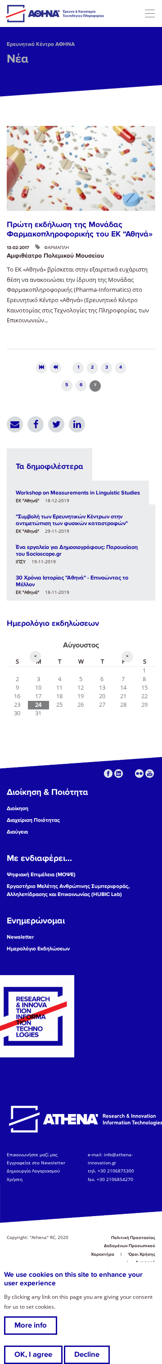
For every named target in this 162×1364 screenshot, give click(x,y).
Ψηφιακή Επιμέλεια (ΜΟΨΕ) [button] (41, 874)
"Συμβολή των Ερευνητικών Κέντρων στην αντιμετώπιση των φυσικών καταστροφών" (72, 520)
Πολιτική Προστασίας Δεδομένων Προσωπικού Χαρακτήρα (123, 1246)
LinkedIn (77, 424)
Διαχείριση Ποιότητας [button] (33, 820)
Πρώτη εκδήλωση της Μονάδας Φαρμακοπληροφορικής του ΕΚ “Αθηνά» (80, 229)
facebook (108, 773)
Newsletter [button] (20, 937)
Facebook (35, 424)
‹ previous (55, 368)
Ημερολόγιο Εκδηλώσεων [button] (38, 948)
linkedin (118, 773)
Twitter (56, 424)
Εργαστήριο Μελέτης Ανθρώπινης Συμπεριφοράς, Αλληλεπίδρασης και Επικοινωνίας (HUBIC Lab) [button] (68, 890)
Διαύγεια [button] (17, 832)
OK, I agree (33, 1354)
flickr (139, 773)
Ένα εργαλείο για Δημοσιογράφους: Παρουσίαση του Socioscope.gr (77, 550)
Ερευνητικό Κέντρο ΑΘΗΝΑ (41, 44)
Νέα (17, 59)
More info (30, 1325)
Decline (86, 1354)
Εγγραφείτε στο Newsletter (37, 1162)
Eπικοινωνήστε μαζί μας (32, 1154)
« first (41, 368)
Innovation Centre (55, 13)
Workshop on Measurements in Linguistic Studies (78, 492)
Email (15, 424)
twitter (129, 773)
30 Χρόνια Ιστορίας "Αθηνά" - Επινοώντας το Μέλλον (72, 581)
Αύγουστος (81, 645)
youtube (149, 773)
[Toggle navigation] (150, 13)
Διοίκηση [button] (17, 808)
